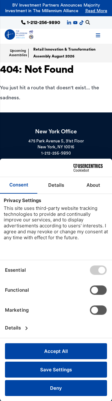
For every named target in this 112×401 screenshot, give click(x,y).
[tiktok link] (81, 22)
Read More (96, 11)
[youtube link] (75, 22)
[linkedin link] (69, 22)
